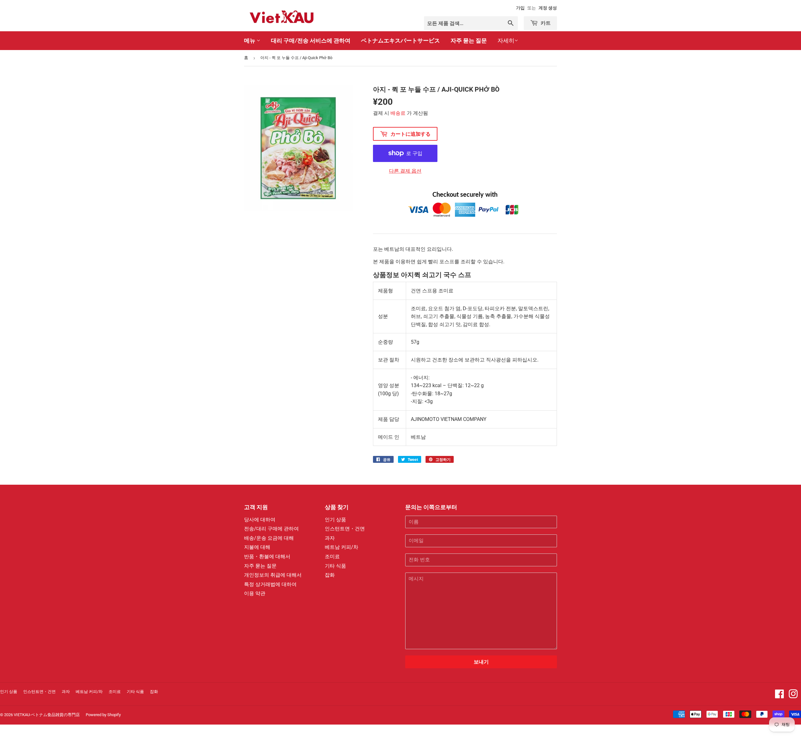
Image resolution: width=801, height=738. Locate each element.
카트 (545, 23)
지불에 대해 (257, 547)
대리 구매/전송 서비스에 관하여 (310, 40)
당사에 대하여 (259, 520)
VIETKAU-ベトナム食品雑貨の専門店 (47, 714)
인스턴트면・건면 (345, 529)
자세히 (505, 40)
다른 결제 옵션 (405, 171)
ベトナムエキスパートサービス (400, 40)
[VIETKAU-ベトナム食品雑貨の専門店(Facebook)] (779, 696)
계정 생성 (547, 7)
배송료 (398, 113)
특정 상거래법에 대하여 (270, 584)
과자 (330, 538)
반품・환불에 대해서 (267, 556)
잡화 (330, 575)
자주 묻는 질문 (469, 40)
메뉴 (250, 40)
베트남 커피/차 (341, 547)
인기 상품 (335, 520)
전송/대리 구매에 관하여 (271, 529)
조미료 (332, 556)
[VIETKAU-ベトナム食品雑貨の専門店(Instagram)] (793, 696)
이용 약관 (254, 593)
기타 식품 (335, 566)
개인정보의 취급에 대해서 (273, 575)
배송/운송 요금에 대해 (269, 538)
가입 (520, 7)
